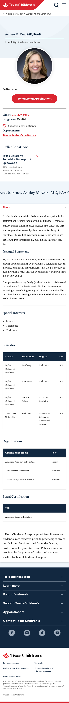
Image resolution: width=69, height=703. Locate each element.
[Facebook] (11, 632)
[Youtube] (57, 632)
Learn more (11, 586)
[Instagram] (27, 632)
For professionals (15, 594)
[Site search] (56, 5)
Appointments (13, 612)
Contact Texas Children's (21, 621)
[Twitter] (42, 632)
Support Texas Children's (21, 603)
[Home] (3, 14)
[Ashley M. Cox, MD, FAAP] (22, 5)
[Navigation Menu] (64, 5)
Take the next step (16, 577)
